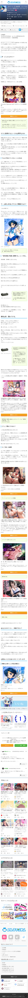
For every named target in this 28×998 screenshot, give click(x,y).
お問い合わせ (5, 955)
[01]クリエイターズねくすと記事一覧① (7, 724)
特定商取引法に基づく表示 (8, 966)
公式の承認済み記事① (20, 724)
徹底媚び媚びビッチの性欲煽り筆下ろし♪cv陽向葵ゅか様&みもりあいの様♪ (7, 794)
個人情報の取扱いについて (8, 968)
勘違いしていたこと (7, 25)
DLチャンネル (14, 2)
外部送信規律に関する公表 (8, 970)
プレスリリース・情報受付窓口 (9, 956)
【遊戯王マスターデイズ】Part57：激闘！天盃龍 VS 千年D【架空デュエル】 (20, 811)
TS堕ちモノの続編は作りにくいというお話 (20, 870)
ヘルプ (3, 953)
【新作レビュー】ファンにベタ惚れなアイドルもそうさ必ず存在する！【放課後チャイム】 (20, 830)
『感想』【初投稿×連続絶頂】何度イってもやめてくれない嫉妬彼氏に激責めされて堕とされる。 (20, 794)
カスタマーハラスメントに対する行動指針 (11, 951)
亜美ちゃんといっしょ (6, 685)
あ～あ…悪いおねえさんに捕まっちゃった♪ (12, 561)
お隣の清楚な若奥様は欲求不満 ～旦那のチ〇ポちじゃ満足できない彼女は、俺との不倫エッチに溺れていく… (14, 521)
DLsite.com (7, 980)
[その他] (22, 30)
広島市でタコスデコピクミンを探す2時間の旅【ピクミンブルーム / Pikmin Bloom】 (7, 811)
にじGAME (21, 980)
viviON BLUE (21, 984)
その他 (9, 18)
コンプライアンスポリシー (8, 971)
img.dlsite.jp (6, 246)
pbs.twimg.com (7, 298)
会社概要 (4, 947)
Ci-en (7, 984)
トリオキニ (7, 988)
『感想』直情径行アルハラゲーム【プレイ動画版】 (20, 847)
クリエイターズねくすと (20, 25)
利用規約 (4, 949)
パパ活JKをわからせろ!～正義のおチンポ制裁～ (13, 485)
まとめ (10, 923)
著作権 (3, 962)
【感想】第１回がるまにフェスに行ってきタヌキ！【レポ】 (20, 889)
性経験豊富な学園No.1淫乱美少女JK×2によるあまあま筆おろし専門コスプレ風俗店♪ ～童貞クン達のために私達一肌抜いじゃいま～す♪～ (14, 400)
